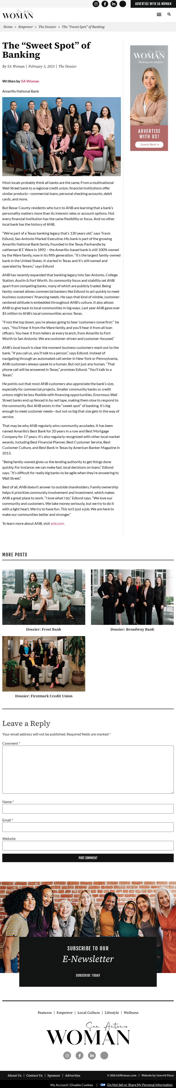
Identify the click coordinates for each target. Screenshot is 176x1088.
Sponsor (53, 1075)
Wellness (131, 1012)
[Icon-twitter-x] (122, 4)
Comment (11, 743)
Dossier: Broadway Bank (132, 629)
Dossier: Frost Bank (43, 629)
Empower (25, 26)
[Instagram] (96, 4)
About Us (15, 1075)
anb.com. (58, 523)
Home (8, 26)
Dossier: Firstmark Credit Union (43, 695)
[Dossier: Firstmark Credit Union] (43, 664)
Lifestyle (112, 1012)
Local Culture (88, 1012)
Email (7, 820)
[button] (159, 14)
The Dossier (47, 26)
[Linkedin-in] (113, 4)
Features (45, 1012)
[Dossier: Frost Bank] (43, 597)
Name (8, 802)
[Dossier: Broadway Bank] (132, 597)
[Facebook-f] (105, 4)
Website (9, 838)
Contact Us (34, 1075)
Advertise (72, 1075)
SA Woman (30, 81)
